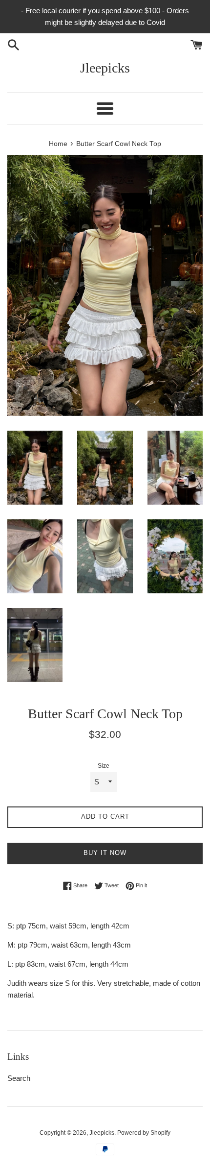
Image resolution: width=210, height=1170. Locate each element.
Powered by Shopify (143, 1132)
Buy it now (105, 852)
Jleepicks (105, 67)
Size (103, 765)
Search (18, 1078)
